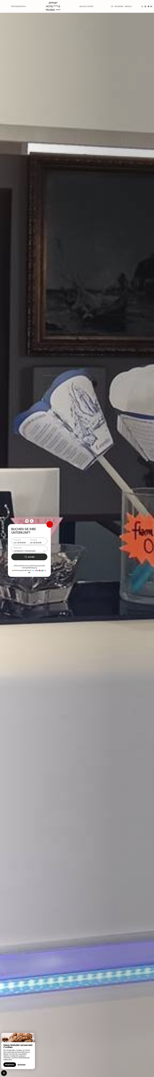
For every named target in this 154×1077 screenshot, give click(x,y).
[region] (18, 1051)
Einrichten (21, 1064)
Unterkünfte (18, 6)
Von (15, 543)
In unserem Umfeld (121, 6)
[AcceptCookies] (4, 1073)
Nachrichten (86, 6)
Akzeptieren (9, 1064)
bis (31, 543)
